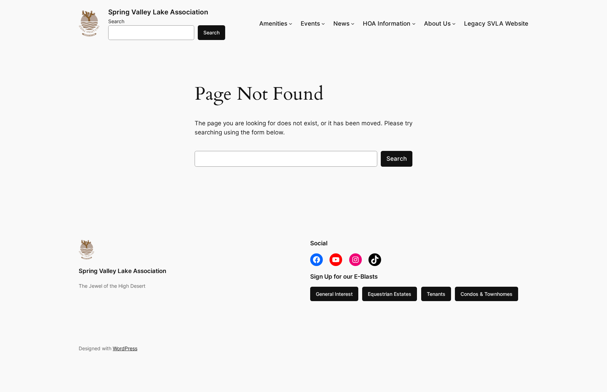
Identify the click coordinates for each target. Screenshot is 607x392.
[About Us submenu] (454, 23)
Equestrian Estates (389, 294)
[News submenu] (352, 23)
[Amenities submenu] (290, 23)
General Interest (334, 294)
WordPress (125, 348)
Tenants (436, 294)
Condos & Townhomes (487, 294)
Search (116, 21)
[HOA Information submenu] (414, 23)
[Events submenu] (323, 23)
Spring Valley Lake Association (158, 12)
